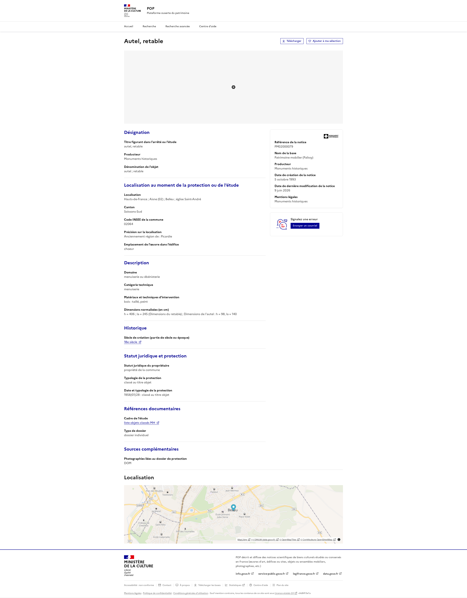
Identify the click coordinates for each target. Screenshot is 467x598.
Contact (167, 585)
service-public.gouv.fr (271, 574)
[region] (233, 514)
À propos (185, 585)
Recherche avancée (177, 26)
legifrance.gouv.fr (304, 574)
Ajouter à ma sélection (327, 41)
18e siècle (130, 342)
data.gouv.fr (330, 574)
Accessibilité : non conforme (139, 585)
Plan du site (282, 585)
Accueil (128, 26)
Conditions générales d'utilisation (190, 593)
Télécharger (294, 41)
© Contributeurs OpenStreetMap (316, 539)
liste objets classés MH (139, 422)
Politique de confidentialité (157, 593)
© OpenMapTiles (287, 539)
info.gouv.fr (243, 574)
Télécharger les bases (209, 585)
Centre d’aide (261, 585)
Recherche (149, 26)
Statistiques (235, 585)
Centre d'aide (207, 26)
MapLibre (242, 539)
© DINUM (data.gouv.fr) (263, 539)
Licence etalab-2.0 (284, 593)
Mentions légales (132, 593)
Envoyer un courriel (305, 226)
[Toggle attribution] (339, 539)
